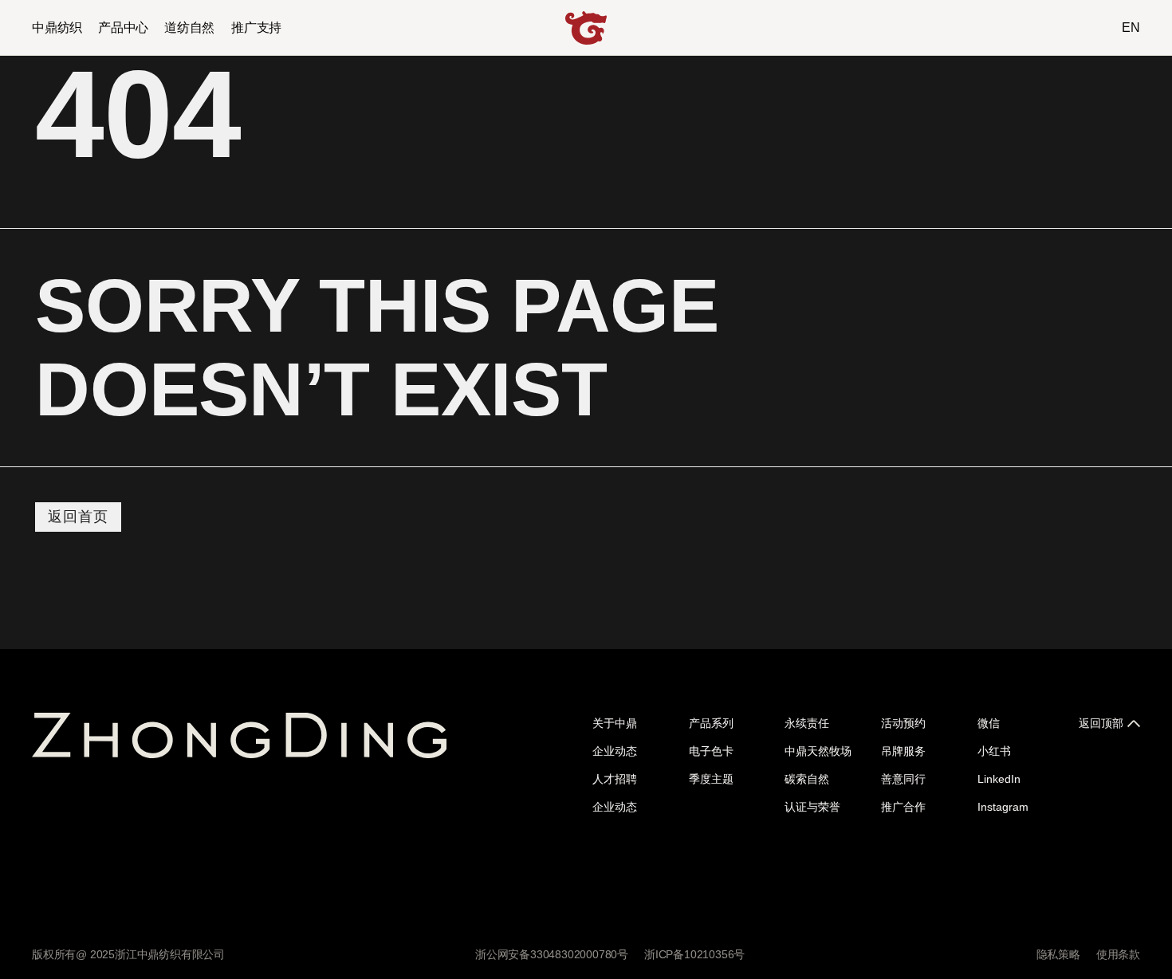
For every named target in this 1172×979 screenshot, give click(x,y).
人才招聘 (614, 779)
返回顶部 (1101, 723)
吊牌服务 (903, 751)
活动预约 (903, 723)
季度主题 (711, 779)
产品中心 (123, 27)
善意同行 (903, 779)
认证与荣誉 (812, 806)
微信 (988, 723)
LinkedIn (999, 779)
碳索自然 (807, 779)
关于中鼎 (614, 723)
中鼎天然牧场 (818, 751)
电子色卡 (711, 751)
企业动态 (614, 751)
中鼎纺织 (57, 27)
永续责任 (807, 723)
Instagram (1002, 806)
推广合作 (903, 806)
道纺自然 (189, 27)
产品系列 (711, 723)
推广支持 (256, 27)
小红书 (994, 751)
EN (1131, 27)
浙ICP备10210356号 (694, 954)
